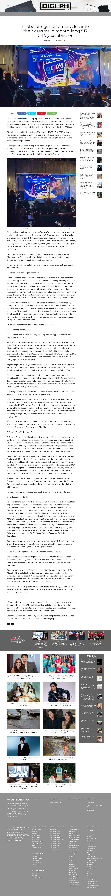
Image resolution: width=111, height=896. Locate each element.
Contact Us (35, 799)
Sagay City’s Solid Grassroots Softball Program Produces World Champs (59, 644)
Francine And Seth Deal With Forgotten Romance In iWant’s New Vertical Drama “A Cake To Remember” (87, 115)
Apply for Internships (55, 802)
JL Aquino (47, 40)
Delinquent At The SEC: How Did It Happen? (88, 737)
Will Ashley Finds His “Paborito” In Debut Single (86, 167)
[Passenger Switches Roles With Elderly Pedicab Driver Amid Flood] (99, 176)
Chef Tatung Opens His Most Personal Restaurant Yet (88, 669)
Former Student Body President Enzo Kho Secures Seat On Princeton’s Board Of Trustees (87, 185)
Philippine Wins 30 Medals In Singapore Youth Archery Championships (96, 644)
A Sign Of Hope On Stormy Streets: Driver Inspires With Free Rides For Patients (87, 151)
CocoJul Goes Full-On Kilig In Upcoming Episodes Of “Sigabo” (87, 159)
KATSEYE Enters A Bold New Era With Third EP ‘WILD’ (87, 134)
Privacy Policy (91, 802)
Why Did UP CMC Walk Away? (88, 721)
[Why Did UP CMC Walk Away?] (99, 722)
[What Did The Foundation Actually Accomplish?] (99, 730)
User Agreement (91, 799)
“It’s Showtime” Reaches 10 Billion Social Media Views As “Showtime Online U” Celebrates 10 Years (87, 125)
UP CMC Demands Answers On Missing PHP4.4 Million (87, 678)
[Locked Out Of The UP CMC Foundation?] (99, 714)
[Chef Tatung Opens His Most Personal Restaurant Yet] (99, 670)
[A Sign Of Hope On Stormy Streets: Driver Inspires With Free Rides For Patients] (99, 151)
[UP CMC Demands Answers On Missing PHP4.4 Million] (99, 678)
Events (12, 624)
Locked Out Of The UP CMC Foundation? (88, 712)
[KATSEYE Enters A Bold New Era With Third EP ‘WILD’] (99, 135)
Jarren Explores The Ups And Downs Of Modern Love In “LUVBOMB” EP (88, 142)
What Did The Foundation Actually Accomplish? (87, 730)
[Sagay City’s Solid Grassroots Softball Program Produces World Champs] (59, 635)
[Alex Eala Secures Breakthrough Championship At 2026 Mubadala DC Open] (77, 635)
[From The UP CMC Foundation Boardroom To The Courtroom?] (99, 706)
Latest (9, 624)
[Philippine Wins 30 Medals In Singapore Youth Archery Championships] (96, 635)
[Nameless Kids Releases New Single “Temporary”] (99, 194)
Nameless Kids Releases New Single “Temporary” (87, 193)
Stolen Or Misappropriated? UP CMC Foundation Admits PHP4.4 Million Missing (88, 687)
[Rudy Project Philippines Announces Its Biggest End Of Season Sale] (99, 662)
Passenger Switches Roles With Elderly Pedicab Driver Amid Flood (86, 176)
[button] (102, 6)
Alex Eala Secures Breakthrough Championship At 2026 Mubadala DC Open (77, 644)
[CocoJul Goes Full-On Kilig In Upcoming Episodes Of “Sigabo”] (99, 160)
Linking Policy (90, 810)
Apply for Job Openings (56, 799)
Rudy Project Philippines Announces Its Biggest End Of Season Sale (88, 661)
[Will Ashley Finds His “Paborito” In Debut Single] (99, 168)
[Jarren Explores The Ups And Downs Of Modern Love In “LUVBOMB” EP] (99, 143)
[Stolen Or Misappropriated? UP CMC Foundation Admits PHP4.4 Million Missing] (99, 686)
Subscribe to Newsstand (75, 799)
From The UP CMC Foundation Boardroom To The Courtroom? (88, 705)
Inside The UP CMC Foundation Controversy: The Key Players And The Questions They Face (87, 696)
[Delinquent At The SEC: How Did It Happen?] (99, 739)
